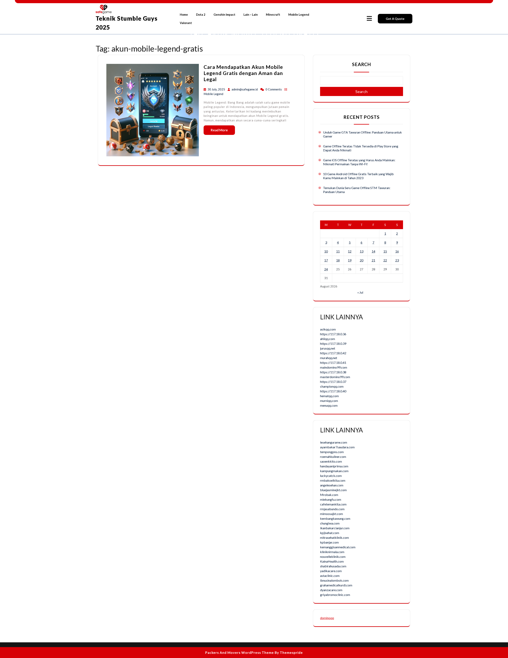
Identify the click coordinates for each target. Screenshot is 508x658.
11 (338, 251)
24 (326, 269)
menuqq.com (329, 405)
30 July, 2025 (217, 89)
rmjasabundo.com (332, 509)
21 (373, 260)
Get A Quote (395, 18)
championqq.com (331, 386)
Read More (219, 130)
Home (184, 14)
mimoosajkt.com (331, 514)
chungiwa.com (330, 523)
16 (397, 251)
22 (385, 260)
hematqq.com (329, 396)
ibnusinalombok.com (334, 580)
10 (326, 251)
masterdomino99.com (335, 377)
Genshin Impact (224, 14)
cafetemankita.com (333, 504)
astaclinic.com (330, 575)
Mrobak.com (329, 495)
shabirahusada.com (333, 566)
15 (385, 251)
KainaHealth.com (332, 561)
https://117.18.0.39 (333, 343)
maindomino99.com (333, 367)
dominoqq (327, 618)
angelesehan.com (331, 485)
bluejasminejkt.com (333, 490)
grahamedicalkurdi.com (336, 585)
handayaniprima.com (334, 466)
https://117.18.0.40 (333, 391)
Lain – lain (250, 14)
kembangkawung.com (335, 518)
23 (397, 260)
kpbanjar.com (329, 542)
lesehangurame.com (333, 442)
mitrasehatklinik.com (334, 537)
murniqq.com (329, 400)
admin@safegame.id (245, 89)
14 (373, 251)
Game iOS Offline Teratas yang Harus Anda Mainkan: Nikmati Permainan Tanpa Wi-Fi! (359, 162)
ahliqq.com (327, 339)
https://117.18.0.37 (333, 381)
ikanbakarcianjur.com (334, 528)
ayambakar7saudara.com (337, 447)
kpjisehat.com (329, 533)
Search (361, 64)
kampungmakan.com (334, 471)
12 (349, 251)
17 (326, 260)
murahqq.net (328, 358)
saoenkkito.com (331, 461)
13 (361, 251)
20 (361, 260)
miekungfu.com (330, 499)
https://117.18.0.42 (333, 353)
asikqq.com (328, 329)
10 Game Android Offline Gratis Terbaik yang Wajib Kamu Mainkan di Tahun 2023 (358, 176)
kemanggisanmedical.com (337, 547)
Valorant (186, 23)
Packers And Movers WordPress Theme (239, 652)
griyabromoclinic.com (335, 595)
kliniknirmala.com (332, 552)
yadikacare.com (331, 571)
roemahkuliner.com (333, 456)
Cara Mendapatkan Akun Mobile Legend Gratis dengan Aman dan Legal (243, 73)
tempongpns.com (332, 452)
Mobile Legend (298, 14)
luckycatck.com (331, 475)
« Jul (360, 292)
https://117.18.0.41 (333, 362)
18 (338, 260)
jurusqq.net (327, 348)
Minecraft (273, 14)
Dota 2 (200, 14)
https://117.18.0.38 (333, 372)
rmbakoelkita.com (332, 480)
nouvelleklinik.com (332, 556)
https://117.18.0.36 (333, 334)
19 (349, 260)
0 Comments (274, 89)
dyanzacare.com (331, 590)
